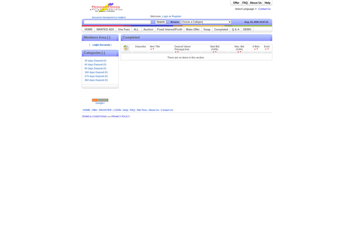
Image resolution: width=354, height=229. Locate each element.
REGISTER (105, 110)
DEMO (247, 29)
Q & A (235, 29)
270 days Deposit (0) (96, 76)
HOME (89, 29)
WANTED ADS (105, 29)
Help (267, 2)
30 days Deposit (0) (95, 60)
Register (176, 16)
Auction (148, 29)
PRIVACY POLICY (120, 116)
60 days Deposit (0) (95, 64)
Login (165, 16)
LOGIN (117, 110)
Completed (221, 29)
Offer (236, 2)
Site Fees (124, 29)
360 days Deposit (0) (96, 80)
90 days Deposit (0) (95, 68)
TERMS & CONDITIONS (94, 116)
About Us (256, 2)
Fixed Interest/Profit (169, 29)
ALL (137, 29)
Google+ (100, 103)
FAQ (245, 2)
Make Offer (193, 29)
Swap (206, 29)
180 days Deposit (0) (96, 72)
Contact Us (264, 9)
